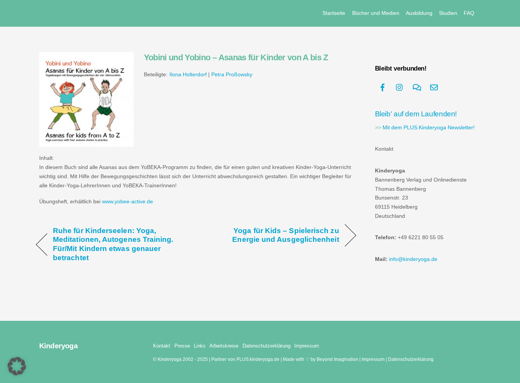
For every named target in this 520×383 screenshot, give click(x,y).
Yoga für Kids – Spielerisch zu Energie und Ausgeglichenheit (272, 235)
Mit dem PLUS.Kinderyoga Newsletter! (429, 127)
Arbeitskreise (223, 346)
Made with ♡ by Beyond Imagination (320, 359)
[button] (16, 366)
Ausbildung (419, 13)
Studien (448, 13)
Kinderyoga (170, 359)
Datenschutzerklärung (266, 346)
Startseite (333, 13)
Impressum (306, 346)
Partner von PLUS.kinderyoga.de (245, 359)
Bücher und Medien (375, 13)
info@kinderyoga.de (413, 259)
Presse (182, 346)
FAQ (469, 13)
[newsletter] (434, 87)
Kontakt (161, 346)
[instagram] (399, 87)
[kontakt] (416, 87)
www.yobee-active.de (127, 201)
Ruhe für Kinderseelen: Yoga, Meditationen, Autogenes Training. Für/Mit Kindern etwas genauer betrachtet (113, 244)
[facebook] (382, 87)
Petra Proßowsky (231, 74)
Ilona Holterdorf (188, 74)
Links (200, 346)
